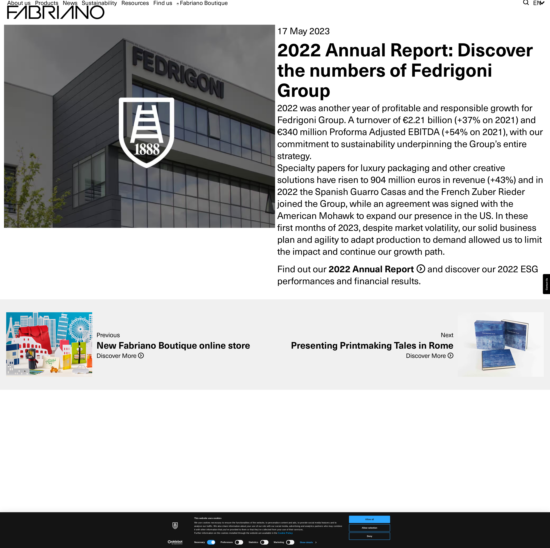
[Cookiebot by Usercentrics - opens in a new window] (175, 542)
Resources (135, 2)
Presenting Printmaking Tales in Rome (372, 344)
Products (46, 2)
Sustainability (99, 2)
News (70, 2)
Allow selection (369, 528)
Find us (162, 2)
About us (19, 2)
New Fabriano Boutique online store (173, 344)
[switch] (239, 542)
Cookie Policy (285, 533)
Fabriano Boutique (204, 2)
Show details (306, 542)
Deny (369, 536)
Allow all (369, 519)
